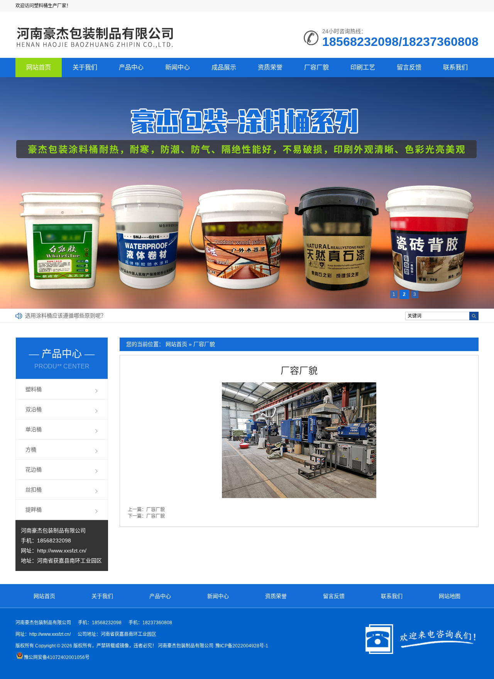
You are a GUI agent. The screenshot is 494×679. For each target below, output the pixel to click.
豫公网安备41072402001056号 (57, 657)
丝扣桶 (33, 489)
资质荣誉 (270, 67)
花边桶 (33, 469)
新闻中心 (177, 67)
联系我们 (455, 67)
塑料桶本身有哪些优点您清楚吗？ (65, 315)
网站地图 (449, 596)
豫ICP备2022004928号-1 (241, 646)
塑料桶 (33, 389)
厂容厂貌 (316, 67)
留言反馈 (409, 67)
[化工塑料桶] (95, 48)
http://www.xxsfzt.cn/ (61, 550)
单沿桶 (33, 429)
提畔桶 (33, 510)
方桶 (30, 449)
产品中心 (131, 67)
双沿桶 (33, 409)
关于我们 (85, 67)
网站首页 (38, 67)
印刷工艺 (362, 67)
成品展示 (223, 67)
